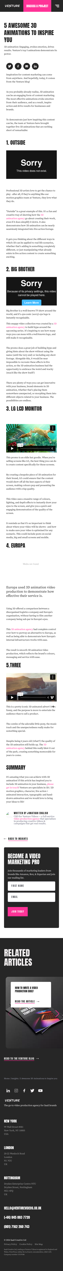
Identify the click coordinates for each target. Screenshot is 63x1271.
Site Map (39, 1244)
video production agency (26, 818)
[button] (57, 1014)
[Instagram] (16, 1091)
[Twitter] (32, 1091)
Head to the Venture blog (19, 1058)
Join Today (17, 911)
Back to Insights (18, 839)
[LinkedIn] (8, 1091)
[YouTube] (40, 1091)
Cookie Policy (25, 1244)
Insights (14, 1078)
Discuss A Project (37, 6)
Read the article (25, 1001)
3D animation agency (22, 629)
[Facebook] (24, 1091)
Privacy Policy (10, 1244)
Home (7, 1078)
